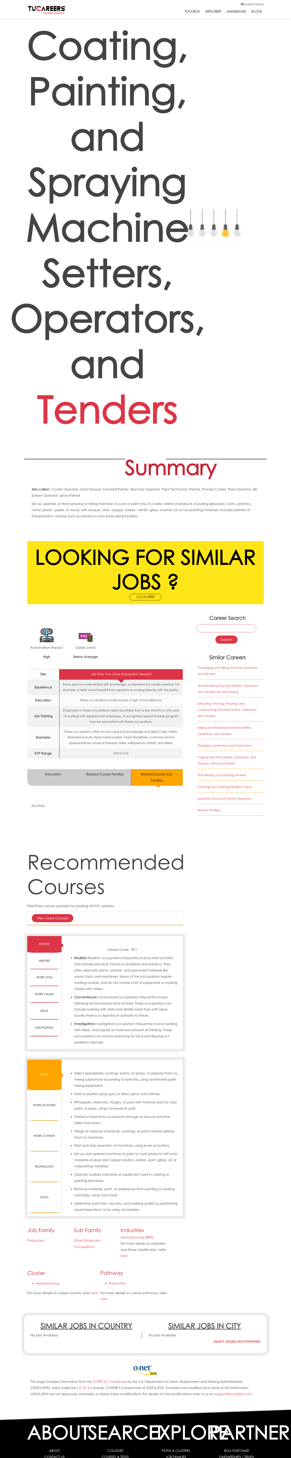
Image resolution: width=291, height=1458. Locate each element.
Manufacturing (47, 1283)
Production (36, 1241)
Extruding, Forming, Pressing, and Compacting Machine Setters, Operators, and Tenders (227, 710)
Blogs (256, 11)
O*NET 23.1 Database (109, 1382)
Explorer (213, 11)
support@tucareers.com (233, 1394)
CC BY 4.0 (84, 1388)
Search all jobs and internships (237, 1341)
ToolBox (192, 11)
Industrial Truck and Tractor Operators (224, 799)
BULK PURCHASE (236, 1451)
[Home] (46, 11)
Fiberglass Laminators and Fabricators (225, 745)
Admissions (236, 11)
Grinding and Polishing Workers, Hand (225, 787)
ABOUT (54, 1451)
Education (53, 774)
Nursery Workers (209, 810)
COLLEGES (115, 1451)
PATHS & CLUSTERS (176, 1451)
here (124, 1256)
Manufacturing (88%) (137, 1237)
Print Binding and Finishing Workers (222, 775)
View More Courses (52, 918)
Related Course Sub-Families (157, 777)
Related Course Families (105, 774)
